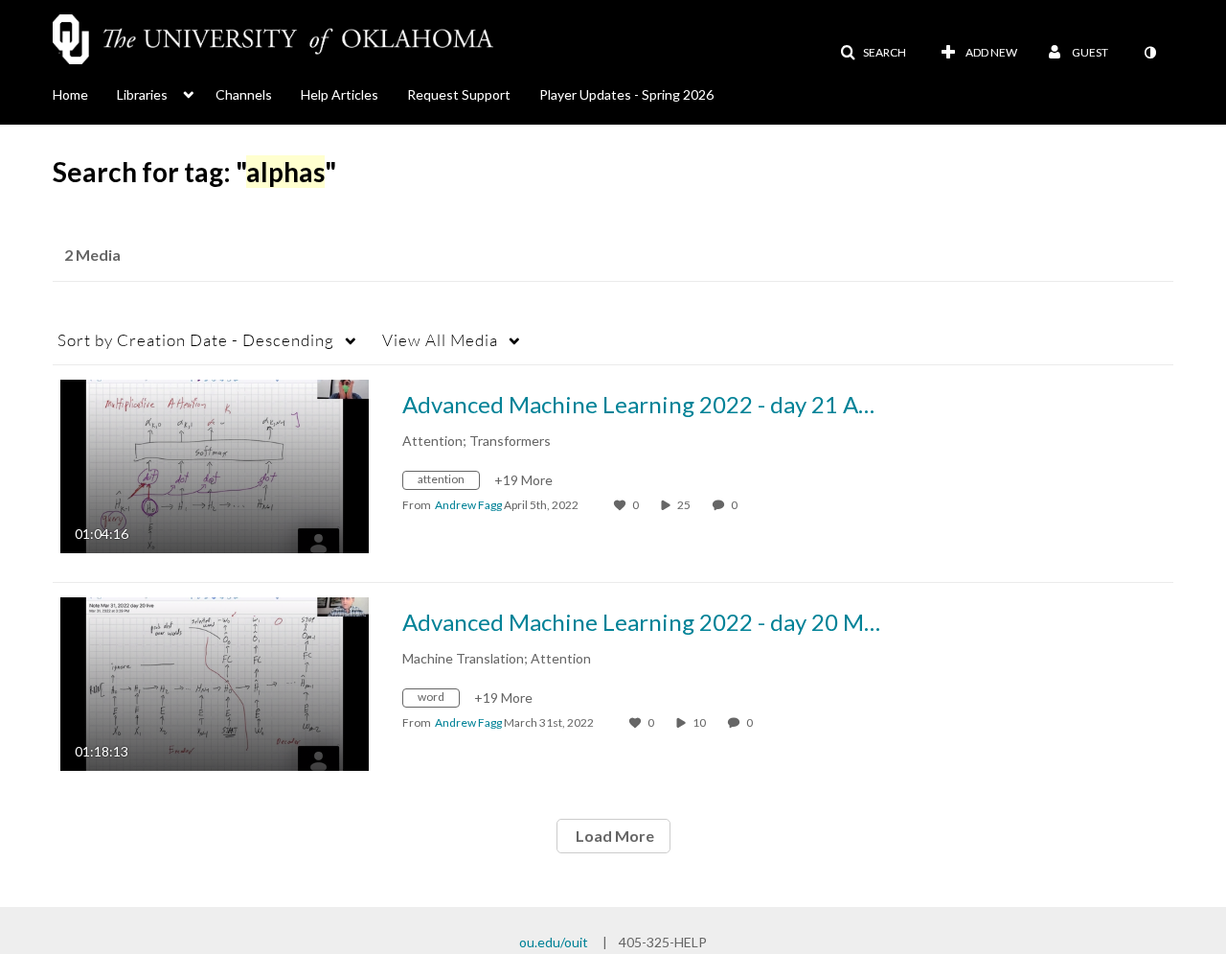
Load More (613, 835)
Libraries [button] (142, 94)
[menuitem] (85, 93)
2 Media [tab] (92, 254)
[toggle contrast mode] (1149, 52)
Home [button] (70, 94)
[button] (873, 52)
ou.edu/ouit (553, 942)
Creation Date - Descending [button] (195, 340)
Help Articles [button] (339, 94)
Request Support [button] (459, 94)
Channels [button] (244, 94)
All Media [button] (440, 340)
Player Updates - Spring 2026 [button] (626, 94)
